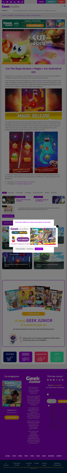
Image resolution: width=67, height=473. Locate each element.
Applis (20, 456)
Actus (14, 456)
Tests (26, 456)
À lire (38, 456)
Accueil (7, 456)
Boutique (51, 456)
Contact (59, 456)
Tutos (32, 456)
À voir (44, 456)
